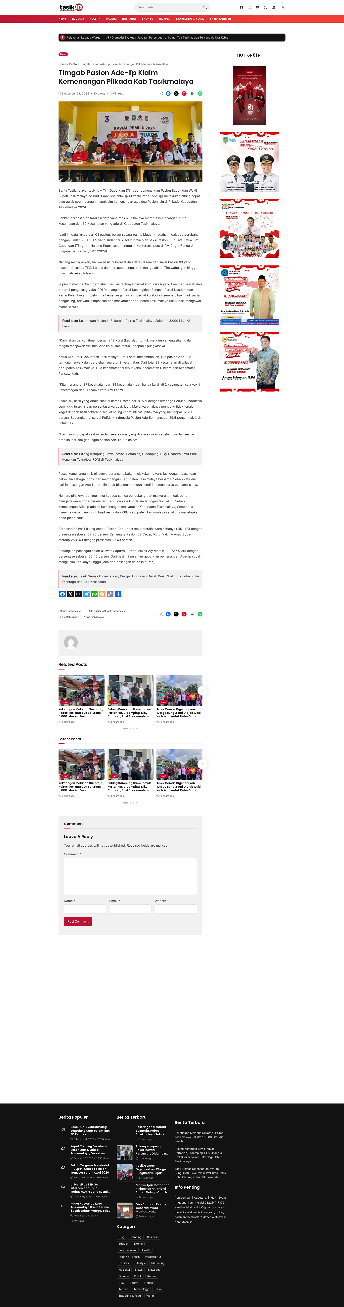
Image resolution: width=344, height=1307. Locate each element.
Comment (72, 854)
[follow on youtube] (257, 7)
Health (146, 1250)
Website (161, 901)
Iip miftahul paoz (69, 616)
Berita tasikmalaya (70, 611)
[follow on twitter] (265, 7)
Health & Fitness (129, 1256)
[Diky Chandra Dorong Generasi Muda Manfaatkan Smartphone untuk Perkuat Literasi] (125, 1215)
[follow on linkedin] (273, 7)
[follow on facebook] (241, 7)
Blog (121, 1237)
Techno (164, 19)
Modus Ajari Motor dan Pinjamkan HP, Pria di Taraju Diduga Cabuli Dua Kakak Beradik (152, 1190)
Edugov (78, 19)
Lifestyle (140, 1263)
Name (69, 901)
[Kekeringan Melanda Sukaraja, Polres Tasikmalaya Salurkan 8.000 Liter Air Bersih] (82, 703)
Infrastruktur (153, 1256)
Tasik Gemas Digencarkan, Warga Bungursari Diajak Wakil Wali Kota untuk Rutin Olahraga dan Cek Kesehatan (179, 714)
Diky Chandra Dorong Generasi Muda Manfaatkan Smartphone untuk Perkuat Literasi (151, 1211)
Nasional (129, 19)
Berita (73, 64)
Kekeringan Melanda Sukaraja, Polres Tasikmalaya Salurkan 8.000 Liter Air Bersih (81, 712)
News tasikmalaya (94, 616)
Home (62, 64)
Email (114, 901)
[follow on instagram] (249, 7)
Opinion (124, 1276)
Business (152, 1237)
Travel (158, 1289)
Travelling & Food (190, 19)
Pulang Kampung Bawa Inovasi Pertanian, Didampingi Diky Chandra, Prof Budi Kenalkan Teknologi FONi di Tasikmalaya (130, 714)
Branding (136, 1237)
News (62, 19)
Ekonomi (139, 1243)
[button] (283, 7)
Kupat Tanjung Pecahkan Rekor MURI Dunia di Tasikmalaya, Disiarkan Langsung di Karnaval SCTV (90, 1151)
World (150, 1295)
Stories (148, 1282)
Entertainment (221, 19)
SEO (121, 1282)
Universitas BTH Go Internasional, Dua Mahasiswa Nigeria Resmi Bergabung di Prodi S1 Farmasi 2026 (89, 1192)
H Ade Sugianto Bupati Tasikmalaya (106, 611)
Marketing (158, 1263)
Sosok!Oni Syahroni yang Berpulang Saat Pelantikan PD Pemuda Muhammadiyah (90, 1132)
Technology (141, 1289)
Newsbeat (154, 1269)
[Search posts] (205, 7)
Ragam (111, 19)
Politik (95, 19)
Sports (147, 19)
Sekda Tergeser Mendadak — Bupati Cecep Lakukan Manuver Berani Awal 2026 (90, 1168)
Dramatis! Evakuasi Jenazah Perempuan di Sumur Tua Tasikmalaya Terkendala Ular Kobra (124, 37)
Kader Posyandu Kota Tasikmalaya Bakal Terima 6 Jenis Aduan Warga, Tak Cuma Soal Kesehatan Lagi (90, 1209)
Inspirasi (124, 1263)
